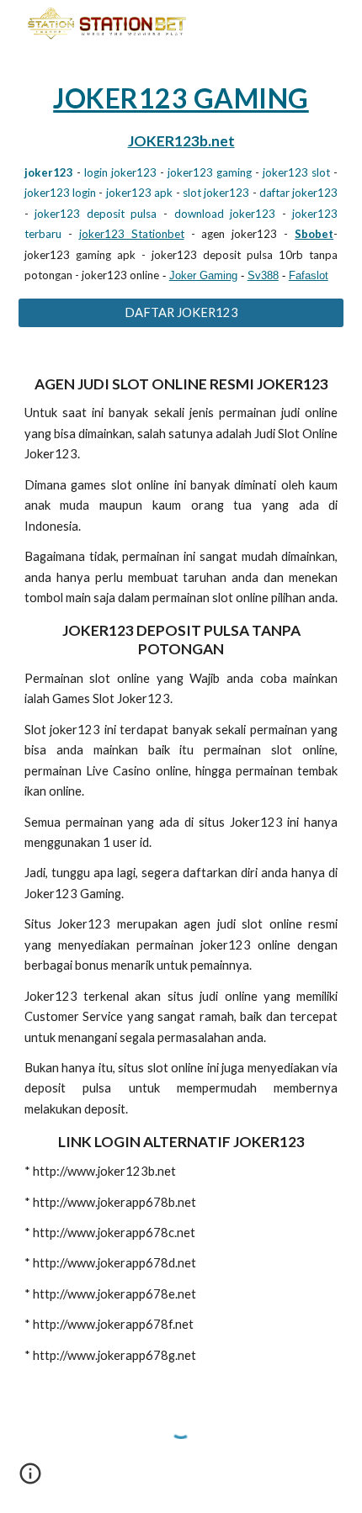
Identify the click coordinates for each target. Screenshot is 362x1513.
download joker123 (225, 213)
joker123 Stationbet (131, 234)
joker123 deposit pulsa (96, 213)
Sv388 (263, 275)
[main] (181, 182)
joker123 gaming (210, 172)
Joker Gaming (203, 275)
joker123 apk (139, 192)
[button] (30, 1479)
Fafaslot (308, 275)
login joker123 (120, 172)
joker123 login (60, 192)
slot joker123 (216, 192)
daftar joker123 (298, 192)
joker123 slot (296, 172)
